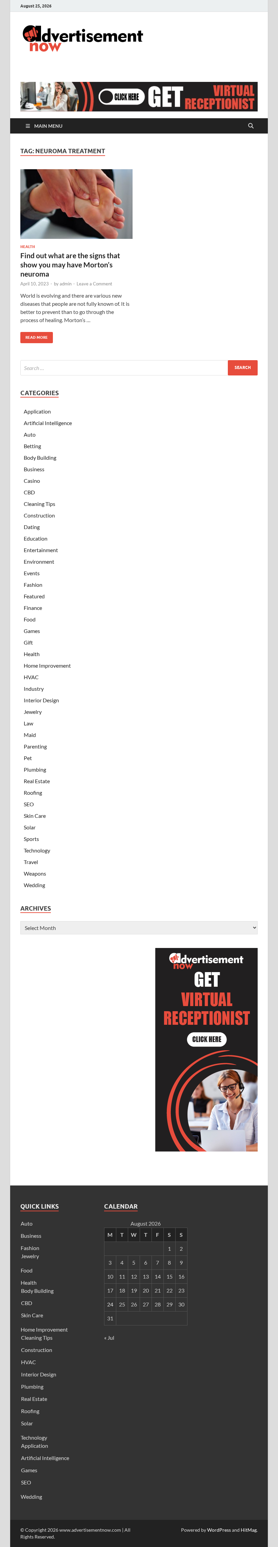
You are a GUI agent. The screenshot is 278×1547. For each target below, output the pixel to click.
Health (27, 246)
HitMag (249, 1530)
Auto (30, 434)
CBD (29, 492)
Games (32, 631)
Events (32, 573)
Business (34, 469)
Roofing (33, 792)
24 (110, 1304)
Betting (32, 446)
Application (37, 411)
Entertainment (41, 550)
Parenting (35, 746)
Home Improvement (47, 665)
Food (30, 619)
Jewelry (33, 711)
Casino (32, 480)
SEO (29, 804)
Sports (31, 839)
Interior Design (41, 700)
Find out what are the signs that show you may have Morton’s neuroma (70, 264)
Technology (37, 850)
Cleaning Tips (39, 503)
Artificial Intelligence (48, 423)
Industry (34, 688)
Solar (30, 827)
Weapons (35, 873)
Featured (34, 596)
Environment (39, 561)
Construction (39, 515)
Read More (34, 336)
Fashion (33, 584)
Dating (32, 527)
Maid (30, 735)
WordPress (219, 1530)
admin (66, 283)
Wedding (34, 885)
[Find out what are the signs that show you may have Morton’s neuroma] (76, 204)
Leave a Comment (94, 283)
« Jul (109, 1337)
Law (28, 723)
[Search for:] (139, 367)
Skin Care (35, 815)
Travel (31, 862)
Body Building (40, 457)
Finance (33, 607)
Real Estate (37, 781)
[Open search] (251, 126)
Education (35, 538)
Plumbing (35, 769)
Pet (28, 758)
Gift (28, 642)
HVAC (31, 677)
